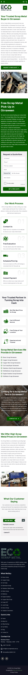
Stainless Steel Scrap (8, 588)
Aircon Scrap (5, 608)
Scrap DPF (5, 602)
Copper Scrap (5, 580)
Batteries (4, 594)
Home (4, 618)
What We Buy (5, 624)
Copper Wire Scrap (7, 599)
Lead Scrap (5, 605)
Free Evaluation (9, 244)
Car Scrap (4, 583)
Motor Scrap (5, 591)
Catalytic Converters (7, 610)
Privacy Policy (14, 672)
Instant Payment (10, 278)
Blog (3, 629)
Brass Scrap (5, 577)
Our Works (5, 627)
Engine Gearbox (6, 596)
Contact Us (7, 227)
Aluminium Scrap (6, 585)
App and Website (17, 670)
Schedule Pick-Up (10, 261)
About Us (4, 621)
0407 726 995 (6, 645)
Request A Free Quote (10, 67)
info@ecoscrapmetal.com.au (10, 648)
